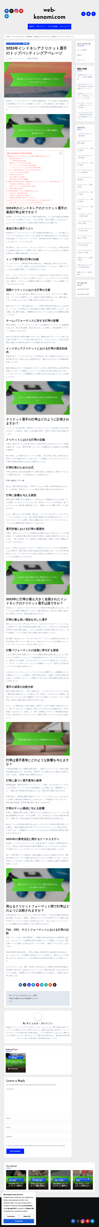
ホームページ (65, 26)
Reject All (26, 1216)
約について (41, 26)
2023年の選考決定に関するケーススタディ (23, 198)
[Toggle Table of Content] (59, 153)
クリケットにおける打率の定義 (19, 172)
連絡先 (31, 26)
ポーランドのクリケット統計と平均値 (60, 1179)
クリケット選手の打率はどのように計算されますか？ (24, 170)
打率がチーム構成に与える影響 (19, 195)
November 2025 (83, 294)
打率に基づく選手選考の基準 (18, 193)
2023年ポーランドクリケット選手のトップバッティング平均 (85, 96)
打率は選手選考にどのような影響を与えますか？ (23, 191)
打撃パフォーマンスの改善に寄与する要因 (22, 186)
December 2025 (83, 289)
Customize (11, 1216)
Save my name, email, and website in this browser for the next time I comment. (37, 1146)
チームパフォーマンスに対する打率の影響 (22, 165)
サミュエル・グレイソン (19, 58)
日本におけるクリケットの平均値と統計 (38, 1179)
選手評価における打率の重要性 (19, 179)
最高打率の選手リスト (16, 158)
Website (9, 1137)
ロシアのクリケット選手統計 (83, 1179)
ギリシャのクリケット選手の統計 (16, 1179)
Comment (10, 1089)
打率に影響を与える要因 (17, 177)
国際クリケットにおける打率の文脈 (20, 163)
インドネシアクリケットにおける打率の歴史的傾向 (25, 167)
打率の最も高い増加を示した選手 (20, 184)
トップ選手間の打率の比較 (18, 161)
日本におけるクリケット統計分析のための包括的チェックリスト (85, 86)
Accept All (18, 1221)
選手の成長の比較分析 (16, 188)
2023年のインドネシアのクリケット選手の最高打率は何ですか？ (28, 156)
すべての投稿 (52, 26)
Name (9, 1118)
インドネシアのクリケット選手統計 (18, 43)
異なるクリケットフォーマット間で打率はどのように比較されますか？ (30, 200)
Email (8, 1127)
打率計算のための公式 (16, 174)
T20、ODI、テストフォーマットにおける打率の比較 (26, 202)
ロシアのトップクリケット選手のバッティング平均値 (85, 105)
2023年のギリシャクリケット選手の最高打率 (85, 77)
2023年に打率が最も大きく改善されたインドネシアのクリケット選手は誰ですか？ (34, 181)
